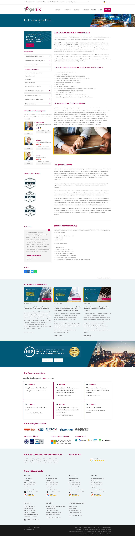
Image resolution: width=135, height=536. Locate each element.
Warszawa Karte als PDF (77, 492)
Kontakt (107, 9)
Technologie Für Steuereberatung (34, 99)
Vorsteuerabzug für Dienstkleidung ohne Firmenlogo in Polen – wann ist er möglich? (36, 307)
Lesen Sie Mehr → (29, 332)
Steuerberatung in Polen (31, 65)
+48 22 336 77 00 (75, 482)
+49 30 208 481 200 (76, 510)
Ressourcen (86, 9)
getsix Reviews (30, 378)
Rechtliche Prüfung (30, 82)
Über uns (57, 9)
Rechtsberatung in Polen (31, 69)
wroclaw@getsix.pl (33, 489)
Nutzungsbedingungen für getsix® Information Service (96, 529)
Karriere (26, 2)
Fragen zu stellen (96, 124)
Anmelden (30, 45)
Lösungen (76, 9)
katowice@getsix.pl (33, 516)
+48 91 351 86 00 (97, 482)
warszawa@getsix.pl (78, 489)
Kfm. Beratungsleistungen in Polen (34, 90)
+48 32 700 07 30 (31, 510)
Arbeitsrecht (28, 79)
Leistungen (67, 9)
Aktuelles (93, 9)
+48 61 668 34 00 (53, 482)
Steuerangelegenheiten (96, 45)
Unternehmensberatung (101, 43)
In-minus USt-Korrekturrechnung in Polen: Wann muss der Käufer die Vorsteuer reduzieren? (96, 308)
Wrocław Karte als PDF (32, 492)
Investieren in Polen (41, 2)
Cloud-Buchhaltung (30, 104)
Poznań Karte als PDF (54, 492)
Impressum (78, 527)
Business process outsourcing (33, 95)
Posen (28, 163)
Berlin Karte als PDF (76, 515)
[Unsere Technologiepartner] (61, 444)
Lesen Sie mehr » (47, 360)
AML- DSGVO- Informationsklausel (102, 527)
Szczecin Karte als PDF (99, 492)
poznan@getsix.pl (55, 489)
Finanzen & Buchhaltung (60, 45)
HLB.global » (58, 360)
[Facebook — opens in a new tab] (27, 460)
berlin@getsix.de (77, 512)
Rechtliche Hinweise (87, 527)
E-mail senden (44, 132)
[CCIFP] (52, 432)
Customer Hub (61, 2)
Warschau (29, 133)
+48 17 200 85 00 (53, 510)
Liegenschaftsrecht (30, 76)
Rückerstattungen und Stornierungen (89, 534)
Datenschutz (72, 531)
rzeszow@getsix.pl (55, 514)
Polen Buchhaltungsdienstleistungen (34, 56)
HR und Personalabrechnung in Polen (35, 60)
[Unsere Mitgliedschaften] (34, 432)
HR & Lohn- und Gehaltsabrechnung (76, 45)
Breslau (28, 148)
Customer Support (70, 2)
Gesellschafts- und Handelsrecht (33, 73)
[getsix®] (32, 10)
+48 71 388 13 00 (31, 482)
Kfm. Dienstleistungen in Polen (33, 86)
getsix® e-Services (51, 2)
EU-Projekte (103, 534)
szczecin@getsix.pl (100, 489)
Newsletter (32, 2)
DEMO (100, 9)
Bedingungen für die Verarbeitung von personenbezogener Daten (93, 531)
